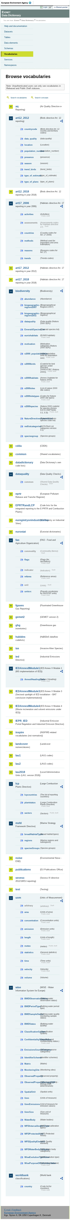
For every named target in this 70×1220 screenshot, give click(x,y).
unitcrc (27, 591)
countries (29, 233)
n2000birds (29, 364)
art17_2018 (22, 279)
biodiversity (22, 291)
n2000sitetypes (31, 396)
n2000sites (29, 388)
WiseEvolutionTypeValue (32, 1157)
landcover (21, 744)
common (20, 454)
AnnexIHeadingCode (32, 679)
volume (28, 977)
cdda (18, 445)
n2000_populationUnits (32, 353)
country (28, 1186)
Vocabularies (10, 54)
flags (26, 559)
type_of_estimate (32, 175)
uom (18, 897)
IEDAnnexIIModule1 (27, 668)
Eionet (16, 20)
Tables (7, 37)
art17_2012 (22, 268)
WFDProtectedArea (32, 1134)
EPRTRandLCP (25, 505)
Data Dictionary (27, 20)
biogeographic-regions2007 (32, 306)
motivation (29, 344)
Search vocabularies (19, 98)
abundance (29, 299)
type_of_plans (31, 182)
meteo (27, 946)
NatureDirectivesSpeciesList (32, 418)
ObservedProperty (32, 1076)
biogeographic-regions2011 (32, 314)
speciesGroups (32, 848)
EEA (17, 2)
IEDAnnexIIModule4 (27, 706)
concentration (31, 920)
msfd (18, 823)
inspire (19, 732)
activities (28, 214)
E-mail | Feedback (12, 1210)
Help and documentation (15, 26)
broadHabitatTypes (32, 834)
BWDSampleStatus (32, 1014)
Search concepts (41, 98)
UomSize (29, 1112)
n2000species (31, 406)
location (28, 145)
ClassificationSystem (32, 1032)
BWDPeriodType (32, 1006)
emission (29, 929)
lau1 (18, 755)
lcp (17, 783)
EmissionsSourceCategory (32, 1050)
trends (27, 258)
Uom (26, 1098)
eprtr (18, 493)
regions (28, 840)
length (27, 937)
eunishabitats (31, 335)
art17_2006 (22, 203)
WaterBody (29, 1120)
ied (17, 656)
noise (18, 858)
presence (29, 157)
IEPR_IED (21, 720)
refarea (27, 576)
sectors (28, 813)
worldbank (21, 1175)
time (26, 961)
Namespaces (10, 65)
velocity (28, 969)
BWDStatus (30, 1024)
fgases (19, 605)
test (17, 889)
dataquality (29, 321)
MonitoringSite (31, 1070)
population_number (32, 151)
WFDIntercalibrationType (32, 1126)
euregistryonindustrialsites (27, 520)
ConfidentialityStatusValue (32, 1039)
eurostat (20, 531)
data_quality (30, 138)
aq (17, 106)
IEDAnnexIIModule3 (27, 691)
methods (28, 241)
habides (20, 636)
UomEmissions (32, 1104)
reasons (28, 250)
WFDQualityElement (32, 1141)
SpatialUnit (29, 1092)
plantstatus (29, 802)
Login (45, 7)
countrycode (30, 129)
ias (17, 648)
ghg (17, 625)
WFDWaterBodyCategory (32, 1149)
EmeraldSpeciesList (32, 329)
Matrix (27, 1064)
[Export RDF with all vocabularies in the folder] (61, 121)
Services (8, 59)
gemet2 (20, 617)
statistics (28, 952)
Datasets (8, 31)
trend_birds (30, 169)
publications (23, 869)
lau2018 (20, 772)
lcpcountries (30, 795)
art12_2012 (22, 118)
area (26, 912)
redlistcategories (32, 426)
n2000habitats (31, 378)
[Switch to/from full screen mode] (51, 7)
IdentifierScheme (32, 1057)
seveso (19, 877)
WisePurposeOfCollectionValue (32, 1163)
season (28, 163)
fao (17, 540)
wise (18, 987)
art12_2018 (22, 191)
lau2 (18, 763)
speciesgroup (31, 436)
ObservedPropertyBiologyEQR (32, 1082)
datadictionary (24, 462)
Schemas (8, 48)
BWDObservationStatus (32, 998)
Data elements (11, 43)
